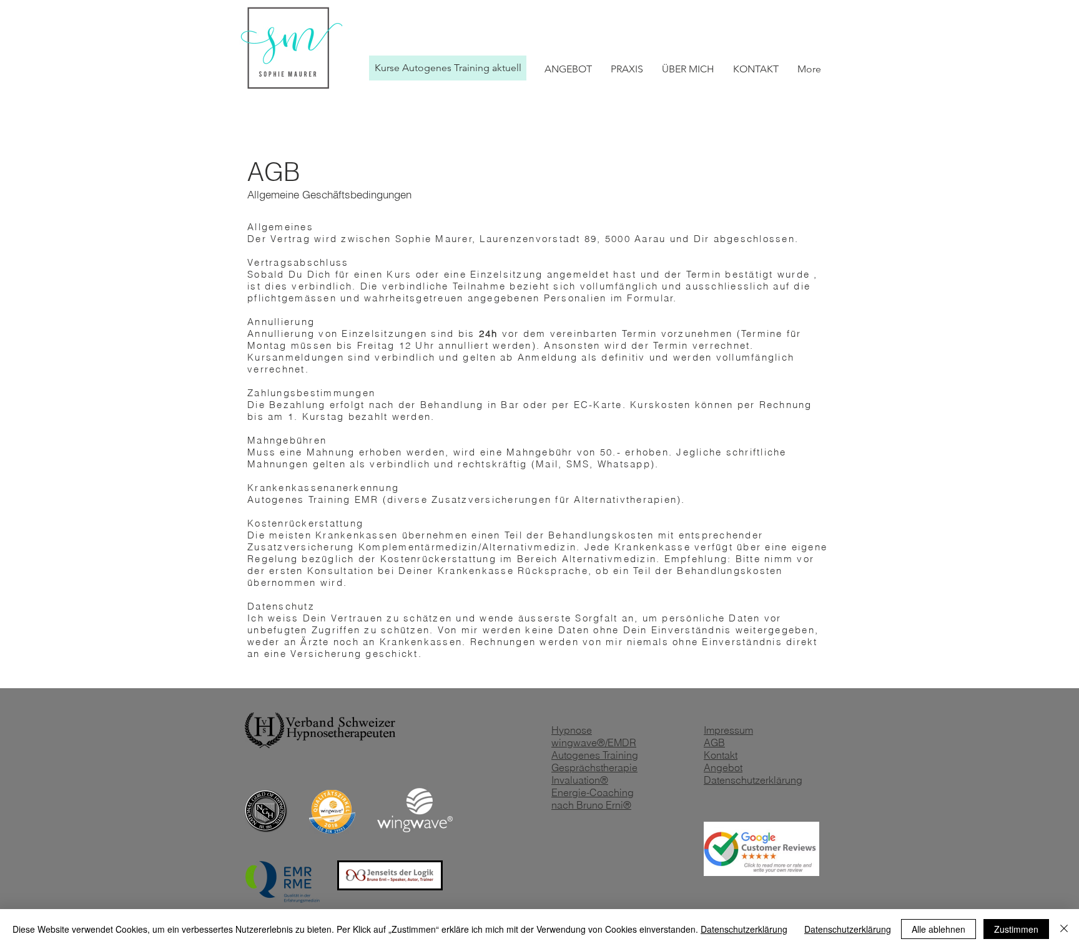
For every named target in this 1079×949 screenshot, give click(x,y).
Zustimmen (1016, 929)
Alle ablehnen (938, 929)
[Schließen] (1064, 929)
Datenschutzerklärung (744, 929)
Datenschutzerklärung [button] (847, 929)
